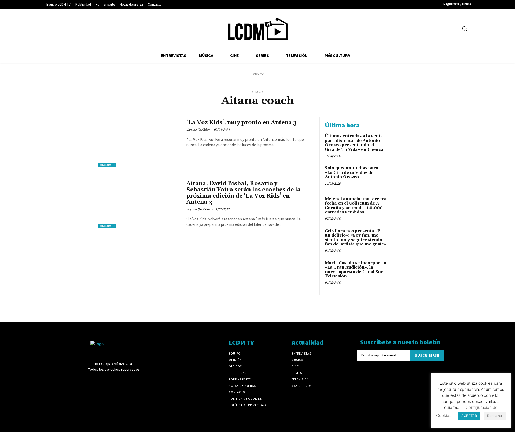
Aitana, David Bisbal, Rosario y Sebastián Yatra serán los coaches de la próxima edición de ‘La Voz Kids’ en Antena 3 (243, 193)
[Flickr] (403, 28)
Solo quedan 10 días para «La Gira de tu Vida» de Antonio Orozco (351, 173)
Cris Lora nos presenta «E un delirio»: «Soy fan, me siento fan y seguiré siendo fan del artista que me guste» (355, 238)
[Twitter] (443, 28)
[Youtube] (453, 28)
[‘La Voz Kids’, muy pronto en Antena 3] (139, 142)
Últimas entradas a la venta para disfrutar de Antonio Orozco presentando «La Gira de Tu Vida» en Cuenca (354, 143)
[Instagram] (413, 28)
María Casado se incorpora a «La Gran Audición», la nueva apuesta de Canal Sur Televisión (355, 269)
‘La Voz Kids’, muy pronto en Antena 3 (241, 122)
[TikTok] (433, 28)
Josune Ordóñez (198, 129)
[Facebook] (393, 28)
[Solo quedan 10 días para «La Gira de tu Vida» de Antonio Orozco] (400, 176)
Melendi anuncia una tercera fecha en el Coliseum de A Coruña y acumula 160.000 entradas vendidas (356, 206)
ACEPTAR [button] (469, 415)
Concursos (107, 165)
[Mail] (423, 28)
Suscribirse (427, 355)
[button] (464, 28)
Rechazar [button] (494, 415)
